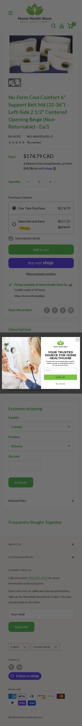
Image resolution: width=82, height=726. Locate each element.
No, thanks (60, 384)
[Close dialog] (77, 339)
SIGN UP (60, 377)
